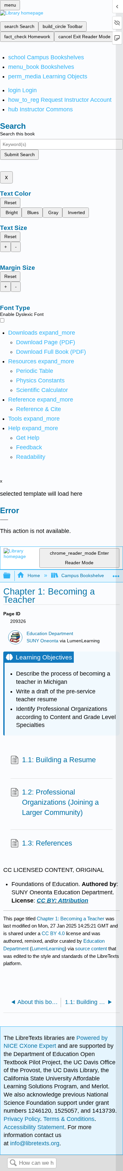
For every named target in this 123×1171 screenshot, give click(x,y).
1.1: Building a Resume (59, 760)
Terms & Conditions (68, 1119)
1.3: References (47, 843)
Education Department (50, 633)
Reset (10, 202)
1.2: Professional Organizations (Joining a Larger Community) (60, 802)
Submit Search (19, 154)
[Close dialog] (4, 519)
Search (13, 1163)
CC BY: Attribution (62, 900)
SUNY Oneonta (42, 640)
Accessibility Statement (34, 1127)
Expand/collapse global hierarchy (11, 576)
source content (91, 948)
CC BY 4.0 (53, 933)
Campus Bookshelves (84, 575)
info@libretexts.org (34, 1143)
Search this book (17, 133)
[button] (29, 447)
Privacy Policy (22, 1119)
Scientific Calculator (42, 390)
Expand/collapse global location (116, 574)
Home (33, 575)
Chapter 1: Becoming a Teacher (70, 918)
